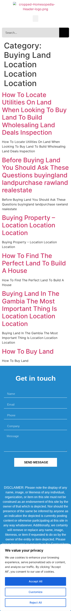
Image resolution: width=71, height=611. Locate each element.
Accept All (35, 581)
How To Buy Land (28, 351)
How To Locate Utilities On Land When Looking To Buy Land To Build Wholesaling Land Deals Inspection (34, 113)
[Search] (64, 32)
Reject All (36, 602)
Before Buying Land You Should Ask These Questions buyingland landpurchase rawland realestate (35, 175)
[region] (35, 577)
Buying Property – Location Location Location (28, 225)
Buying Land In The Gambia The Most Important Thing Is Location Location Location (30, 309)
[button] (35, 18)
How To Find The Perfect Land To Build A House (34, 263)
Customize (35, 592)
